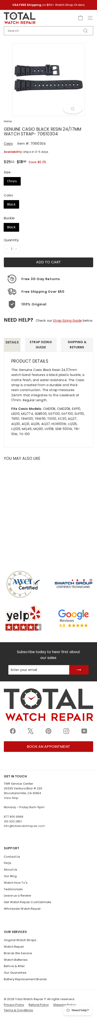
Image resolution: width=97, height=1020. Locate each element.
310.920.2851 (13, 821)
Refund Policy (39, 1005)
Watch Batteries (16, 960)
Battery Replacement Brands (25, 979)
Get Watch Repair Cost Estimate (27, 902)
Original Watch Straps (20, 940)
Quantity (11, 240)
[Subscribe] (79, 669)
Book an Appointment (48, 746)
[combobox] (48, 30)
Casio (8, 143)
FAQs (8, 863)
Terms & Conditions (18, 1010)
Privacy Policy (14, 1005)
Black (11, 204)
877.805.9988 (13, 817)
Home (8, 121)
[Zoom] (72, 108)
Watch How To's (16, 883)
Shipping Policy (64, 1005)
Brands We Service (18, 953)
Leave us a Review (17, 895)
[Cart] (80, 18)
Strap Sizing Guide (67, 320)
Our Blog (10, 876)
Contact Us (12, 857)
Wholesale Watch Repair (22, 909)
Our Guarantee (15, 972)
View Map (11, 798)
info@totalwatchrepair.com (24, 826)
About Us (10, 869)
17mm (12, 181)
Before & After (14, 966)
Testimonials (13, 889)
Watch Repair (14, 946)
